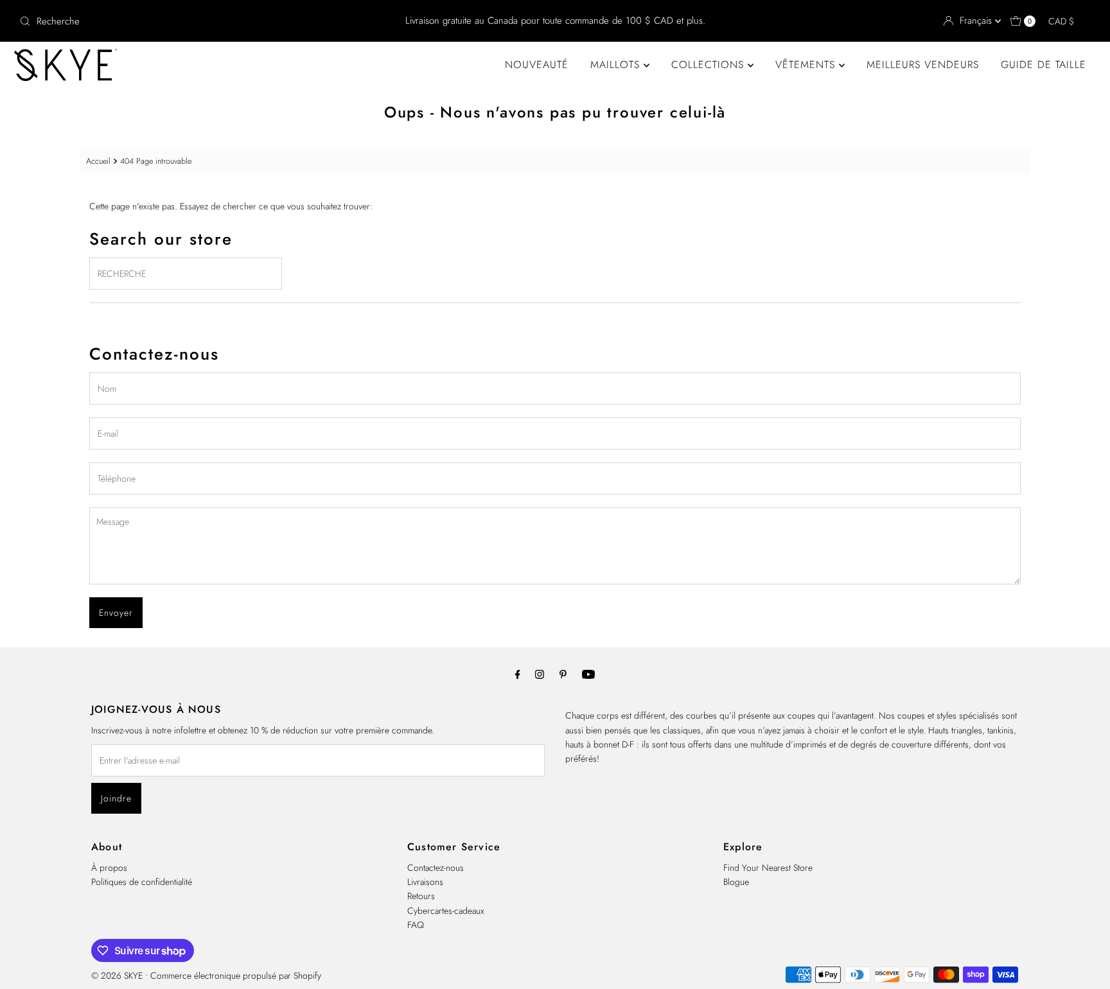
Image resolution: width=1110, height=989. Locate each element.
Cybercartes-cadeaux (445, 910)
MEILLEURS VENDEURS (923, 64)
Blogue (736, 881)
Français (977, 20)
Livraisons (425, 881)
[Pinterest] (563, 674)
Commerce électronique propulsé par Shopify (235, 975)
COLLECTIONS (709, 64)
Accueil (98, 161)
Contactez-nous (435, 867)
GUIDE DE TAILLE (1043, 64)
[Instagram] (539, 674)
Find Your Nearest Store (768, 867)
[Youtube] (588, 674)
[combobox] (191, 21)
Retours (421, 895)
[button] (1067, 21)
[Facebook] (517, 674)
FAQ (415, 924)
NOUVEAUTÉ (536, 64)
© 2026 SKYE (117, 975)
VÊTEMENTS (807, 64)
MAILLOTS (617, 64)
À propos (109, 867)
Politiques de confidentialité (141, 881)
